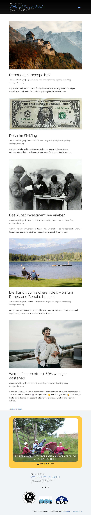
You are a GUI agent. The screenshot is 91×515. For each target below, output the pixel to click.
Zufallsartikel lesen (46, 464)
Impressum (65, 511)
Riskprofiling (66, 80)
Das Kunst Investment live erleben (37, 215)
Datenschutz (77, 511)
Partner (51, 80)
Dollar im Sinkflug (23, 135)
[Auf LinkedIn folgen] (42, 487)
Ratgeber (58, 80)
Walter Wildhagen (18, 80)
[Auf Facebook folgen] (45, 487)
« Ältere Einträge (15, 409)
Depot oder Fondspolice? (30, 75)
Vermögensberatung (16, 83)
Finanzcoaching (43, 80)
